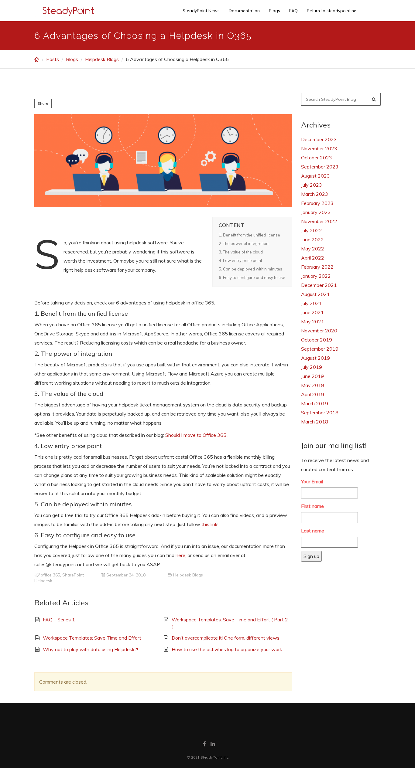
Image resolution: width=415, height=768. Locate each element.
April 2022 (312, 258)
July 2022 (311, 230)
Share (43, 103)
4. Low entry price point (240, 260)
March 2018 (314, 422)
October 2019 (316, 340)
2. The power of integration (244, 243)
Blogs (274, 10)
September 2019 (319, 349)
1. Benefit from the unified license (249, 235)
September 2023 (319, 167)
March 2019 (314, 403)
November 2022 (319, 221)
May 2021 (312, 321)
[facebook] (204, 744)
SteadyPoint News (201, 10)
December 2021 (319, 285)
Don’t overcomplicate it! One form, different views (226, 638)
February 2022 (317, 267)
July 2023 (311, 185)
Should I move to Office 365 (195, 435)
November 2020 (319, 331)
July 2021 (311, 303)
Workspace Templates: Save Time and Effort (92, 638)
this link (209, 524)
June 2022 (312, 239)
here (180, 555)
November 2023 (319, 148)
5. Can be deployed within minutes (250, 269)
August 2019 (315, 358)
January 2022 (316, 276)
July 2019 (311, 367)
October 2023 (316, 158)
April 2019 (312, 394)
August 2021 (315, 294)
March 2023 (314, 194)
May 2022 (312, 249)
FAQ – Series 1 (59, 620)
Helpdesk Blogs (102, 59)
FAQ (293, 10)
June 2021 (312, 312)
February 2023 (317, 203)
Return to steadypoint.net (332, 10)
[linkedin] (213, 744)
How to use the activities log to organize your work (227, 649)
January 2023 (316, 212)
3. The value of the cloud (241, 252)
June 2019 (312, 376)
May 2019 (312, 385)
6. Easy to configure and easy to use (252, 277)
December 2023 (319, 139)
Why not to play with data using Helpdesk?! (90, 649)
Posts (52, 59)
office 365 (50, 574)
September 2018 (319, 412)
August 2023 (315, 176)
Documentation (244, 10)
